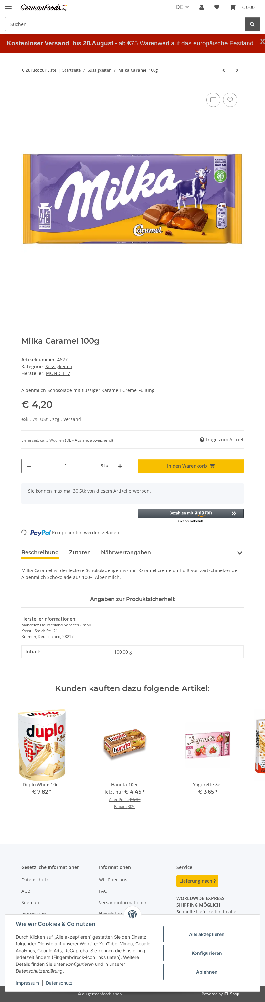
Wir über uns (113, 880)
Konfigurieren (207, 953)
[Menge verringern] (29, 466)
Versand (72, 419)
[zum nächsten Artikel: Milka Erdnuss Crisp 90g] (237, 70)
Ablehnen (206, 972)
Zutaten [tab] (80, 552)
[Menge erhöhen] (120, 466)
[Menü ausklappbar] (8, 4)
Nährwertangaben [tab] (126, 552)
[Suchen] (252, 24)
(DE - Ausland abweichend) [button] (89, 440)
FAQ (103, 891)
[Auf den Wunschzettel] (230, 100)
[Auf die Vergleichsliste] (213, 100)
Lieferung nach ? (197, 881)
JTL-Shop (231, 994)
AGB (25, 891)
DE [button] (179, 7)
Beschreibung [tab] (40, 552)
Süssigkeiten (58, 366)
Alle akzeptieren (207, 934)
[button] (201, 7)
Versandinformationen (123, 903)
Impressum (27, 983)
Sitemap (30, 903)
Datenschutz (59, 983)
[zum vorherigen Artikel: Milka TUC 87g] (223, 70)
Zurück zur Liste (41, 70)
